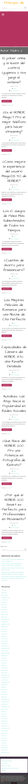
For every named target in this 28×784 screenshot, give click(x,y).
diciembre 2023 (5, 646)
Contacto (3, 770)
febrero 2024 (5, 641)
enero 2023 (4, 672)
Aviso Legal (4, 763)
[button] (3, 14)
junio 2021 (4, 713)
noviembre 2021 (5, 701)
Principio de (14, 2)
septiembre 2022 (6, 682)
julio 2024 (4, 629)
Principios (9, 154)
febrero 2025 (5, 614)
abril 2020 (4, 742)
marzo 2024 (4, 638)
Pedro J (14, 88)
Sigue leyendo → (7, 101)
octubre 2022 (5, 679)
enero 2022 (4, 696)
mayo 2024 (4, 633)
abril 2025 (4, 609)
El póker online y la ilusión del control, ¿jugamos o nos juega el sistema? (14, 70)
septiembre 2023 (6, 653)
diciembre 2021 (5, 699)
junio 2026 (4, 590)
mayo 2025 (4, 607)
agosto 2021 (4, 709)
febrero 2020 (5, 747)
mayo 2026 (4, 592)
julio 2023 (4, 658)
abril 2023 (4, 665)
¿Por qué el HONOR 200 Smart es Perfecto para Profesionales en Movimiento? (14, 507)
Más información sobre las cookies (9, 768)
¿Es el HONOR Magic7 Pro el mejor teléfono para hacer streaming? (14, 122)
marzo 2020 (4, 745)
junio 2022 (4, 689)
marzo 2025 (4, 612)
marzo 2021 (4, 718)
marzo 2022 (4, 694)
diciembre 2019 (5, 752)
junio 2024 (4, 631)
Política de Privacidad (6, 760)
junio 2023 (4, 660)
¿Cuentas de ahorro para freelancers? (14, 265)
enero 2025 (4, 616)
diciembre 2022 (5, 675)
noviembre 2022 (5, 677)
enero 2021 (4, 723)
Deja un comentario (15, 90)
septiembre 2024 (6, 624)
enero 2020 (4, 750)
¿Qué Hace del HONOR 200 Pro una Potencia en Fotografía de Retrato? (14, 453)
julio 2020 (4, 735)
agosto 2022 (5, 684)
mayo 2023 (4, 662)
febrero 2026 (5, 595)
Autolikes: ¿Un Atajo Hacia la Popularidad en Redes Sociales (14, 403)
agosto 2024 (5, 626)
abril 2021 (4, 716)
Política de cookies (6, 765)
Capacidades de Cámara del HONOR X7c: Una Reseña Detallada (14, 357)
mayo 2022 (4, 692)
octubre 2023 (5, 650)
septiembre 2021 (6, 706)
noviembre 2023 (5, 648)
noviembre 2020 (5, 728)
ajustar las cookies (4, 779)
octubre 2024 (5, 621)
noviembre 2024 (5, 619)
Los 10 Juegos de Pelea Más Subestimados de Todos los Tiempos (14, 221)
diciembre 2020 (5, 725)
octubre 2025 (5, 599)
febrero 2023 (5, 670)
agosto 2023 (5, 655)
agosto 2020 (5, 733)
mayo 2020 (4, 740)
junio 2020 (4, 738)
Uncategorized (10, 105)
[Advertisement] (14, 32)
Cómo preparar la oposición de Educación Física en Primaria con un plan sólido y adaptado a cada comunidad (14, 578)
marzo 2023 (4, 667)
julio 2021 (4, 711)
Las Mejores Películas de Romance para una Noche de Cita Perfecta (14, 310)
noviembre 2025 (5, 597)
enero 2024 (4, 643)
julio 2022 (4, 687)
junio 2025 (4, 604)
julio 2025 (4, 602)
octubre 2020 (5, 730)
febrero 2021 (5, 721)
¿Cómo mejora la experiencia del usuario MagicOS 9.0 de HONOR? (14, 171)
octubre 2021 (5, 704)
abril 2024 (4, 636)
